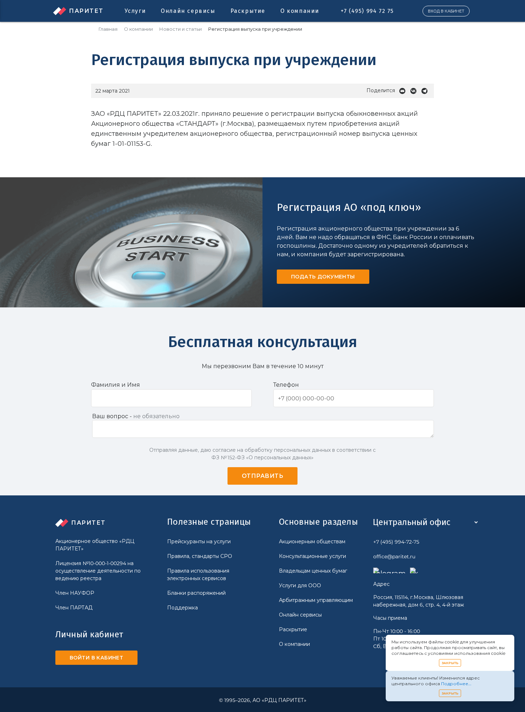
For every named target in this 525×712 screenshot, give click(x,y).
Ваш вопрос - (136, 416)
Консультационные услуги (312, 556)
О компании (299, 11)
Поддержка (182, 607)
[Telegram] (426, 91)
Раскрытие (247, 11)
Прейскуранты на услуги (199, 541)
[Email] (404, 91)
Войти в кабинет (96, 657)
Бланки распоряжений (196, 593)
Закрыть (450, 663)
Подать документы (323, 276)
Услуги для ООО (300, 585)
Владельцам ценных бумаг (313, 571)
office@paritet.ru (394, 556)
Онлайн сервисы (188, 11)
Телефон (286, 384)
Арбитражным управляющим (316, 600)
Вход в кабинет (446, 11)
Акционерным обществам (312, 541)
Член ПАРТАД (73, 607)
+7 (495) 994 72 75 (367, 11)
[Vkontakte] (415, 91)
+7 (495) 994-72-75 (396, 542)
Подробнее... (456, 683)
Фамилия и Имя (115, 384)
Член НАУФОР (74, 593)
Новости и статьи (180, 29)
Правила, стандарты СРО (199, 556)
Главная (108, 29)
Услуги (135, 11)
